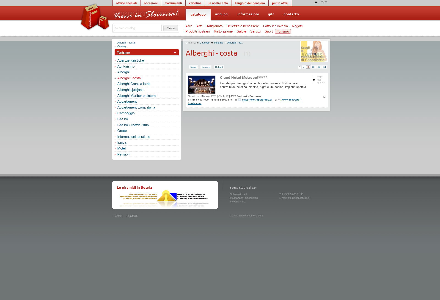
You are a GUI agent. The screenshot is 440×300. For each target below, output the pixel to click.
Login (323, 1)
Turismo (283, 31)
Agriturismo (126, 66)
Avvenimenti (173, 3)
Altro (188, 26)
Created (206, 67)
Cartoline (195, 3)
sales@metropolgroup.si (257, 99)
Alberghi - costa (126, 42)
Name (193, 67)
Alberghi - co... (235, 42)
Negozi (297, 26)
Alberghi (123, 72)
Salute (241, 31)
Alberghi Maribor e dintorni (136, 96)
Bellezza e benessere (243, 26)
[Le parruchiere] (314, 51)
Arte (199, 26)
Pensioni (123, 154)
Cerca (171, 28)
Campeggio (126, 113)
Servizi (255, 31)
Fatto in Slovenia (275, 26)
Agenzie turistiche (130, 60)
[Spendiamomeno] (146, 14)
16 (313, 67)
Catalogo (122, 46)
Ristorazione (223, 31)
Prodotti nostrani (197, 31)
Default (219, 67)
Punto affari (280, 3)
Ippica (121, 142)
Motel (121, 148)
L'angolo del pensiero (250, 3)
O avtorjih (132, 216)
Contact (117, 216)
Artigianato (215, 26)
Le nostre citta (218, 3)
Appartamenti (127, 101)
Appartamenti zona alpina (136, 107)
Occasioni (151, 3)
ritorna (191, 42)
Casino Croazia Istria (133, 125)
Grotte (122, 131)
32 (319, 67)
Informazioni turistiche (133, 137)
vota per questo (321, 80)
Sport (269, 31)
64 (324, 67)
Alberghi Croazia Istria (133, 84)
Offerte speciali (126, 3)
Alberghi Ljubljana (130, 90)
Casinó (122, 119)
